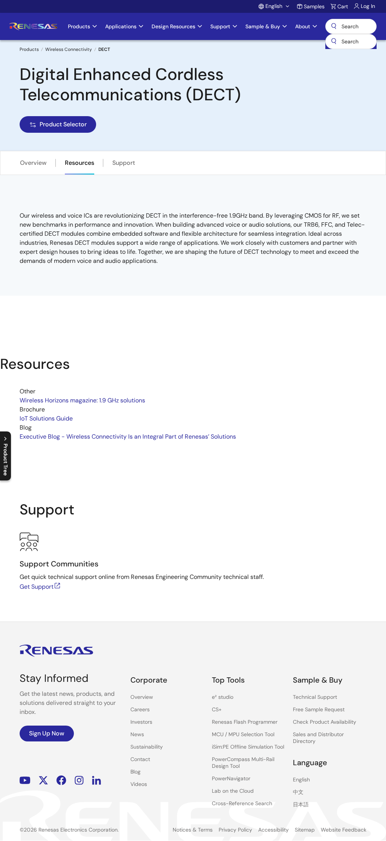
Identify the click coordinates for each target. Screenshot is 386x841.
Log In (368, 6)
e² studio (222, 697)
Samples (314, 6)
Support (123, 163)
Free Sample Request (319, 709)
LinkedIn (96, 780)
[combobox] (351, 41)
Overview (33, 163)
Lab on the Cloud (233, 790)
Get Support (37, 587)
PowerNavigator (231, 778)
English (301, 779)
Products (29, 49)
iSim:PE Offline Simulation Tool (248, 746)
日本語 (301, 804)
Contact (140, 759)
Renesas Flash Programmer (244, 721)
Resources (79, 163)
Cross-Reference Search (242, 803)
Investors (141, 721)
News (137, 734)
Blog (135, 771)
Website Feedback (343, 829)
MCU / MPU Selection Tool (243, 734)
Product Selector (63, 124)
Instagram (79, 780)
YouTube (25, 780)
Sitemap (305, 829)
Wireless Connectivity (68, 49)
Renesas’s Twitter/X (43, 780)
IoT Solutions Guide (46, 418)
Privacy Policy (235, 829)
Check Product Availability (324, 721)
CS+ (217, 709)
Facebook (61, 780)
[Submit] (333, 41)
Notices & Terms (193, 829)
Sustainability (146, 746)
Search (351, 26)
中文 (298, 792)
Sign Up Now (46, 733)
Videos (138, 784)
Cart (342, 6)
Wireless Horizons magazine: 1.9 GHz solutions (82, 400)
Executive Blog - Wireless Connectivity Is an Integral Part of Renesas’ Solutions (128, 436)
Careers (140, 709)
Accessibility (273, 829)
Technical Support (315, 697)
